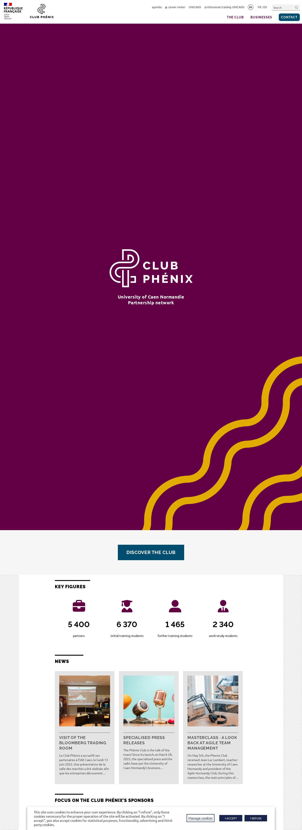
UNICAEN (195, 7)
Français (259, 7)
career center (176, 7)
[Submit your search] (296, 7)
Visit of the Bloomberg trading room (82, 742)
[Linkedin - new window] (250, 7)
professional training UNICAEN (224, 7)
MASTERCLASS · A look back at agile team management (212, 742)
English (265, 7)
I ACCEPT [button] (231, 818)
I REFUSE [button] (256, 818)
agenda (157, 7)
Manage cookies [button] (200, 818)
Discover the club (151, 552)
